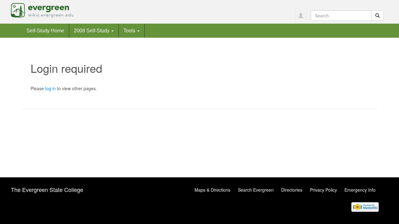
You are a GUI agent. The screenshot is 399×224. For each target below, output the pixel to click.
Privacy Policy (323, 190)
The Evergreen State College (47, 189)
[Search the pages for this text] (377, 15)
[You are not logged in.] (301, 15)
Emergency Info (360, 190)
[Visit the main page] (42, 10)
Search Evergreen (256, 190)
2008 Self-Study (92, 30)
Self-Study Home (45, 30)
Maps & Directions (212, 190)
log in (50, 88)
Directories (291, 190)
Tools (130, 30)
